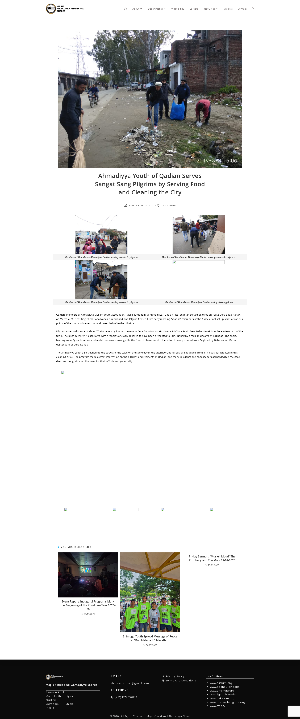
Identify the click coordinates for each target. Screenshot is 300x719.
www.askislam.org (222, 698)
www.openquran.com (224, 687)
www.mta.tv (218, 706)
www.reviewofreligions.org (227, 702)
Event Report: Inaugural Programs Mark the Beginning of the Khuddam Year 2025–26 (88, 605)
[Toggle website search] (253, 8)
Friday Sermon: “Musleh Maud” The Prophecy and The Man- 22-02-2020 (212, 558)
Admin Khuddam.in (141, 205)
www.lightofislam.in (223, 694)
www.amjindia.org (222, 690)
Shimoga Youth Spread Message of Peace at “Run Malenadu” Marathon (150, 638)
